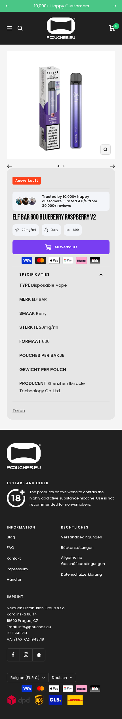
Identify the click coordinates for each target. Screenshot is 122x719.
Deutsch (59, 677)
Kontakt (14, 558)
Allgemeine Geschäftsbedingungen (83, 560)
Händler (14, 579)
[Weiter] (112, 166)
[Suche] (20, 28)
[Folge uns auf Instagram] (26, 654)
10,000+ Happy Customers (61, 6)
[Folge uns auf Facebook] (13, 654)
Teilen (18, 410)
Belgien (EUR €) (24, 677)
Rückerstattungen (77, 547)
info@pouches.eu (34, 627)
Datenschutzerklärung (81, 574)
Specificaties (34, 274)
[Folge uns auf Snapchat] (38, 654)
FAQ (10, 547)
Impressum (17, 569)
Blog (11, 537)
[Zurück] (9, 166)
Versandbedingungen (81, 537)
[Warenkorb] (112, 28)
